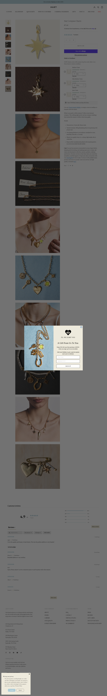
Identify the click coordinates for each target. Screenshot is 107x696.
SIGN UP (68, 366)
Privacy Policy (18, 686)
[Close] (29, 674)
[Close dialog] (81, 327)
